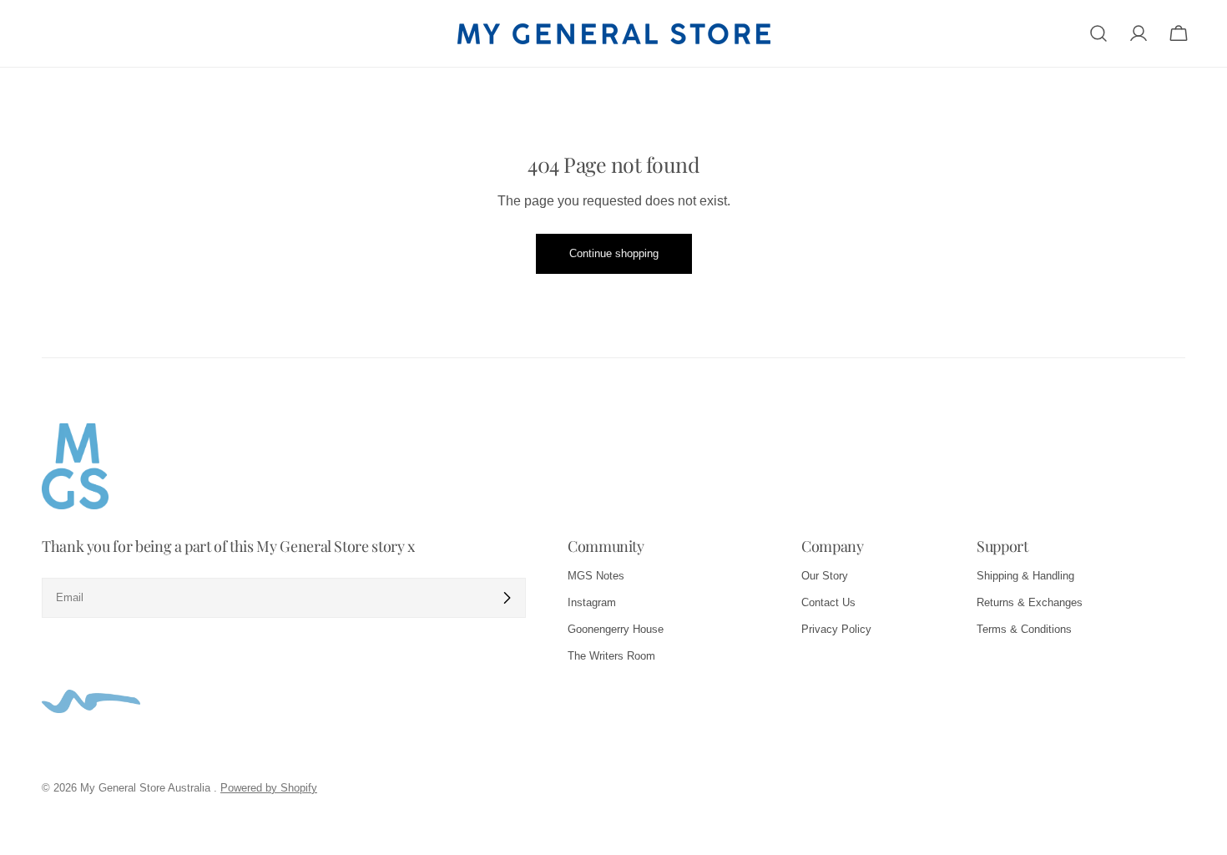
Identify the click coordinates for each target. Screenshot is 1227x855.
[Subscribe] (506, 597)
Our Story (824, 575)
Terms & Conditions (1024, 629)
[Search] (1098, 33)
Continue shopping (614, 253)
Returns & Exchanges (1030, 602)
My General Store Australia (147, 788)
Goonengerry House (616, 629)
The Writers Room (611, 656)
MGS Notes (596, 575)
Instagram (592, 602)
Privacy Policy (836, 629)
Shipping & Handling (1025, 575)
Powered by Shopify (268, 788)
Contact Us (828, 602)
